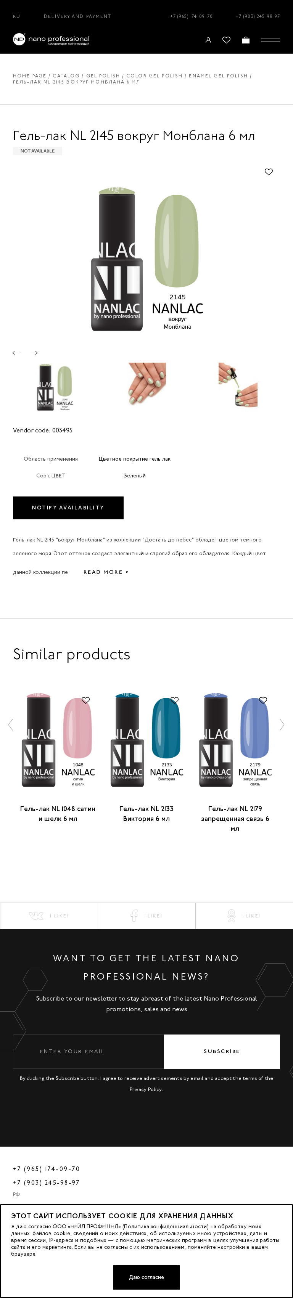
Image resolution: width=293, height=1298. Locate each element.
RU (17, 16)
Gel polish (103, 76)
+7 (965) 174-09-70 (191, 16)
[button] (16, 353)
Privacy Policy (146, 1089)
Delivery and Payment (77, 16)
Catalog (66, 76)
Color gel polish (154, 76)
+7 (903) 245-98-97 (258, 16)
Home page (30, 76)
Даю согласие (146, 1277)
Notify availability (68, 507)
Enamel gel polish (218, 76)
